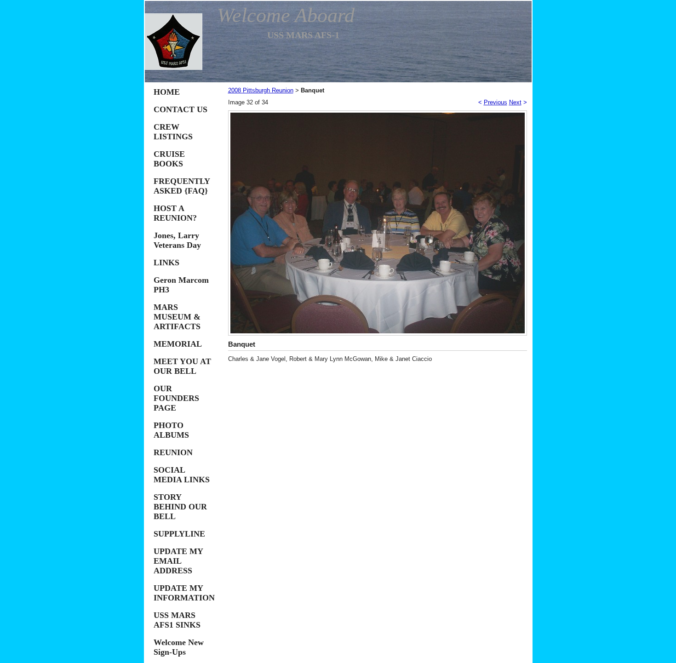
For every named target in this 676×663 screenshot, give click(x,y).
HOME (167, 92)
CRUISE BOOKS (169, 158)
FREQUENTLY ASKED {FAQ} (182, 186)
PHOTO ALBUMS (171, 430)
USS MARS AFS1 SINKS (177, 620)
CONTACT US (180, 109)
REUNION (173, 452)
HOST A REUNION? (175, 213)
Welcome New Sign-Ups (179, 647)
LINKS (166, 262)
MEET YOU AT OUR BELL (182, 366)
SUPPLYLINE (179, 533)
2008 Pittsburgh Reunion (260, 90)
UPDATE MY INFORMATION (184, 592)
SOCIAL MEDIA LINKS (182, 474)
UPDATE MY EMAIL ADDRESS (178, 561)
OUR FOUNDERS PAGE (176, 398)
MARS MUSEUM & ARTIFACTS (177, 317)
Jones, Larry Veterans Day (177, 240)
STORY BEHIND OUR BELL (180, 506)
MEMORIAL (178, 344)
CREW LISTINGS (173, 131)
